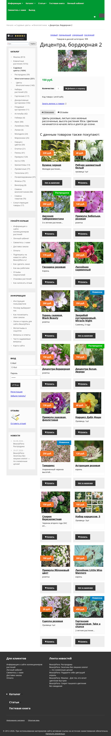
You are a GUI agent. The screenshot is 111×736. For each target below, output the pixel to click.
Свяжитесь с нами (21, 242)
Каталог (30, 3)
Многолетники (40, 25)
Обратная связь (34, 720)
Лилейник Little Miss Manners (88, 571)
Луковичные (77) (22, 169)
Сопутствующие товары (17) (20, 204)
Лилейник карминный (83, 268)
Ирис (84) (19, 121)
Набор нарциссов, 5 (87, 516)
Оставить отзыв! (18, 423)
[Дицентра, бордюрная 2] (72, 60)
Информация (15, 3)
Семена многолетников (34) (24, 190)
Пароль (14, 373)
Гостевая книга (19, 708)
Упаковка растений (22, 279)
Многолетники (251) (25, 78)
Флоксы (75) (20, 181)
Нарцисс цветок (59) (20, 143)
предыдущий (65, 35)
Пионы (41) (20, 152)
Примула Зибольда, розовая (88, 217)
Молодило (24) (21, 134)
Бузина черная (51, 165)
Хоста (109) (20, 161)
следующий (77, 35)
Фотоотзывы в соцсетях (20, 329)
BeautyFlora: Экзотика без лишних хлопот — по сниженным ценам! (21, 458)
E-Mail (13, 363)
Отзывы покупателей (19, 273)
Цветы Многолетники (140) (25, 84)
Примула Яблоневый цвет (55, 571)
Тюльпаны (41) (21, 173)
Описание (49, 112)
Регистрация (16, 391)
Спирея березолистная (52, 518)
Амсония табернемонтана (53, 217)
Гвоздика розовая (54, 267)
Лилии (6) (19, 130)
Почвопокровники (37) (25, 177)
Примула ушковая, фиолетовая (54, 418)
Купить (83, 182)
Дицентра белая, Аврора (86, 370)
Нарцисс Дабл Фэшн (88, 417)
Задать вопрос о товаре (53, 103)
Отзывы (64, 112)
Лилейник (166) (22, 125)
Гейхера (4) (20, 117)
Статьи (41, 3)
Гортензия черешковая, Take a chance (87, 623)
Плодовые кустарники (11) (22, 108)
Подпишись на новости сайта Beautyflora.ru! (20, 257)
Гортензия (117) (22, 96)
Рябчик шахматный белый (88, 166)
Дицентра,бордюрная (56, 368)
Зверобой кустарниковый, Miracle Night (85, 318)
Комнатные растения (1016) (20, 62)
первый (54, 35)
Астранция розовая (87, 465)
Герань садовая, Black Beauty (52, 317)
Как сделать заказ (21, 264)
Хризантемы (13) (22, 165)
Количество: (48, 88)
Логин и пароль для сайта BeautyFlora (22, 322)
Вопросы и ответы (21, 335)
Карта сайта (19, 345)
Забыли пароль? (18, 396)
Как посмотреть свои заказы (20, 316)
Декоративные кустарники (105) (22, 101)
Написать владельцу (55, 733)
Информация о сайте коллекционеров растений (21, 230)
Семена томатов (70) (20, 197)
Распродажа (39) (22, 74)
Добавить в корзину (76, 88)
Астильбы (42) (21, 113)
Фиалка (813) (19, 57)
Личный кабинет (21, 238)
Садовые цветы (23, 25)
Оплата (16, 250)
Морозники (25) (22, 138)
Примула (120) (21, 157)
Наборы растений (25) (21, 90)
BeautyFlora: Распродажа (19, 445)
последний (89, 35)
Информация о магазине (15, 720)
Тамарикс (48, 465)
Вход (16, 385)
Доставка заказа (20, 246)
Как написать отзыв (22, 283)
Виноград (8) (20, 185)
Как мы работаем (21, 268)
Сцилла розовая (52, 621)
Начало (9, 25)
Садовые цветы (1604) (19, 69)
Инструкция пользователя (19, 302)
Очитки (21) (20, 148)
